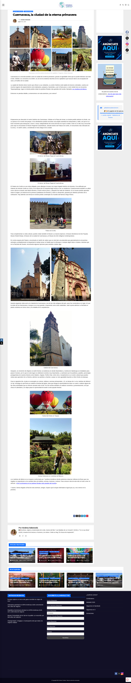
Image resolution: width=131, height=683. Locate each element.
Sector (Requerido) (51, 610)
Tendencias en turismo (73, 553)
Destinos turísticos (18, 11)
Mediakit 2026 (90, 602)
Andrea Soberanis (25, 19)
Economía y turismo (15, 578)
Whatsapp (49, 631)
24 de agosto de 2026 (18, 585)
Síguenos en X (91, 609)
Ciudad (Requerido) (51, 621)
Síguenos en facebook (93, 606)
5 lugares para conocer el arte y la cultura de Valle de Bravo (50, 558)
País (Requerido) (51, 626)
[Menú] (3, 5)
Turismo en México (28, 11)
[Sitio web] (20, 536)
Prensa (29, 585)
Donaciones (90, 613)
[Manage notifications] (127, 679)
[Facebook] (120, 5)
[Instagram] (125, 5)
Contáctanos (90, 598)
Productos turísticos (16, 553)
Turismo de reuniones (55, 578)
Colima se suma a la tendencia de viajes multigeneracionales (77, 558)
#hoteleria (109, 113)
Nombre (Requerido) (52, 600)
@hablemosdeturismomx (111, 108)
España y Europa (25, 578)
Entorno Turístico (26, 560)
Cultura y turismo (43, 551)
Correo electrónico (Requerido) (54, 605)
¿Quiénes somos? (92, 595)
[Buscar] (128, 5)
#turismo (103, 113)
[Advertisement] (51, 107)
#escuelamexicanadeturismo (121, 113)
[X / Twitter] (123, 5)
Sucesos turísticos (44, 578)
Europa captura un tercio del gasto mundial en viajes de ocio (21, 582)
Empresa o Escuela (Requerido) (54, 616)
